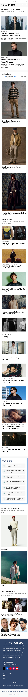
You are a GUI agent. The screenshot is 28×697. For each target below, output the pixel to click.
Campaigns (4, 57)
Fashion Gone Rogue (16, 685)
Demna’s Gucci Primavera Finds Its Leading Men (13, 290)
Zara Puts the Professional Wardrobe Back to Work (11, 35)
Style (9, 310)
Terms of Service (16, 691)
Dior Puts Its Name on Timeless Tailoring (12, 336)
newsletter (12, 664)
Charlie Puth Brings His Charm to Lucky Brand (13, 381)
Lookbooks (4, 31)
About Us (5, 677)
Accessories (6, 241)
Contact (5, 675)
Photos (4, 310)
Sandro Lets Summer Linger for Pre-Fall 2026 (14, 358)
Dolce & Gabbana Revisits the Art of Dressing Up (15, 471)
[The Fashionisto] (8, 5)
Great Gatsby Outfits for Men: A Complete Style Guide (11, 614)
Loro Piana (4, 549)
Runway (4, 76)
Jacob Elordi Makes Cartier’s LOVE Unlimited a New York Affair (13, 427)
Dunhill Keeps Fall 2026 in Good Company (11, 61)
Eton (2, 586)
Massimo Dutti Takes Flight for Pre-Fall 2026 (13, 450)
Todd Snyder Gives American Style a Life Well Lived (14, 214)
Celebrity (12, 287)
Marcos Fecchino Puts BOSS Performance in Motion (13, 488)
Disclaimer (3, 691)
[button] (27, 1)
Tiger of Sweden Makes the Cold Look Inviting (12, 404)
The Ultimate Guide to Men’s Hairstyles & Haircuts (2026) (10, 634)
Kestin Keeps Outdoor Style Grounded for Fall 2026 (11, 122)
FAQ (4, 678)
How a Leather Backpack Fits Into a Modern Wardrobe (13, 244)
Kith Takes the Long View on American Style (11, 168)
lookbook (15, 76)
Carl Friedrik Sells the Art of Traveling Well (11, 267)
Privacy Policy (9, 691)
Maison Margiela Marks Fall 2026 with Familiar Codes (13, 313)
